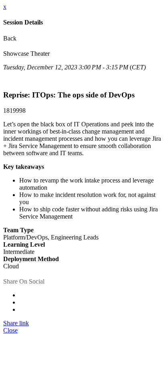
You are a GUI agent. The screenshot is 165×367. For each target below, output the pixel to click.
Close (10, 330)
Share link (16, 323)
